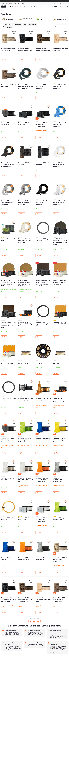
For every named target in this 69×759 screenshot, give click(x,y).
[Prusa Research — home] (3, 7)
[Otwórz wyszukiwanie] (50, 3)
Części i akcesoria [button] (28, 6)
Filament (6, 10)
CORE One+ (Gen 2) (37, 0)
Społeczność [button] (62, 6)
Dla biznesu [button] (37, 6)
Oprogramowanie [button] (45, 6)
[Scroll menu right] (67, 7)
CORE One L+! (46, 0)
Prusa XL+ (30, 0)
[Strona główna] (2, 10)
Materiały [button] (19, 6)
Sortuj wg (53, 26)
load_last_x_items (34, 621)
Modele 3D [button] (54, 6)
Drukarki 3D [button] (12, 6)
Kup (5, 59)
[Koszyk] (66, 3)
